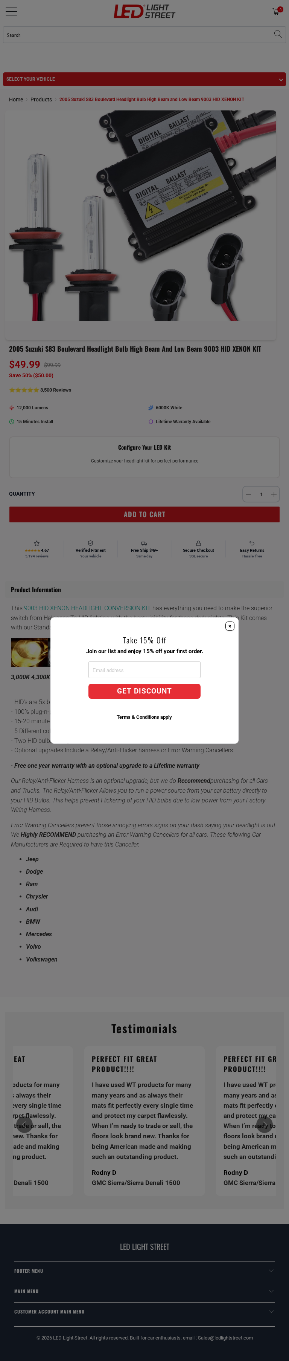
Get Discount (144, 691)
